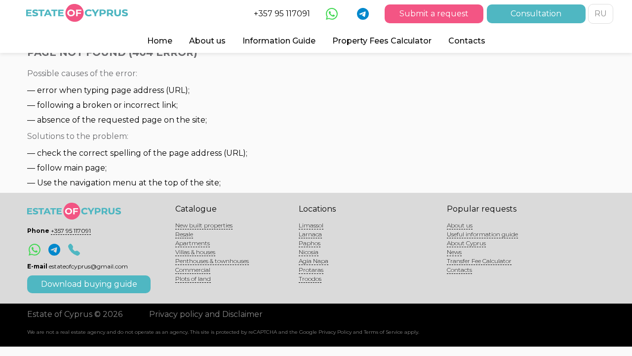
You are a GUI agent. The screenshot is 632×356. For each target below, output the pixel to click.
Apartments (192, 243)
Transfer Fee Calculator (479, 261)
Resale (184, 234)
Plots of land (193, 278)
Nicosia (308, 252)
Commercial (192, 269)
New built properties (204, 225)
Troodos (310, 278)
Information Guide (279, 40)
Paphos (309, 243)
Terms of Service (383, 332)
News (454, 252)
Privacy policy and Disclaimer (206, 314)
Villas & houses (195, 252)
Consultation (536, 13)
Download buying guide (89, 284)
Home (159, 40)
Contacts (466, 40)
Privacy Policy (335, 332)
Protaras (311, 269)
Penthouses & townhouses (212, 261)
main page (84, 168)
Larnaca (310, 234)
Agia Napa (313, 261)
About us (207, 40)
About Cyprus (466, 243)
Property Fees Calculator (382, 40)
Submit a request (434, 13)
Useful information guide (482, 234)
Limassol (311, 225)
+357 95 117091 (282, 13)
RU (600, 13)
